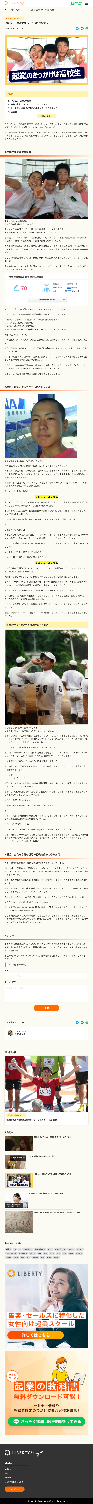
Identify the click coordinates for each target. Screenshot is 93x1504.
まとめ (12, 111)
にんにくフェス (60, 1249)
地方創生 (32, 1253)
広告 (58, 1253)
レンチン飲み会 (11, 1253)
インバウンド (27, 1249)
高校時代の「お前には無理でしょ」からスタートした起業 (31, 1119)
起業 (6, 1473)
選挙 (42, 1257)
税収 (28, 1257)
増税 (39, 1253)
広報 (64, 1253)
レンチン (80, 1249)
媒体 (45, 1253)
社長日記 (8, 1469)
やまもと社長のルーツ (17, 10)
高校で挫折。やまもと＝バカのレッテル (27, 104)
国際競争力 (23, 1253)
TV (19, 1249)
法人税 (8, 1257)
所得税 (71, 1253)
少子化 (52, 1253)
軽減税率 (35, 1257)
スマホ (50, 1249)
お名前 (7, 970)
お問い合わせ (15, 1489)
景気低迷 (79, 1253)
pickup (8, 1249)
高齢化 (56, 1257)
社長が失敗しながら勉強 (14, 1482)
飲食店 (49, 1257)
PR (15, 1249)
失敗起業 (8, 1477)
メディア (71, 1249)
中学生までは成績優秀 (19, 100)
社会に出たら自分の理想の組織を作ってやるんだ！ (33, 108)
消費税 (16, 1257)
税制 (22, 1257)
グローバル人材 (40, 1249)
